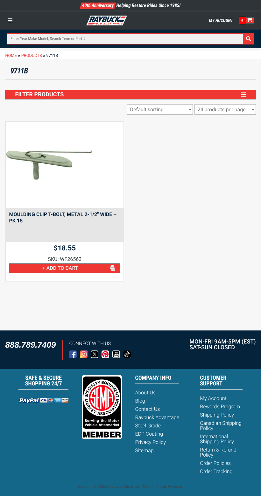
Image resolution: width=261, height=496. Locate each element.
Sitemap (144, 450)
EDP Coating (149, 434)
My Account (221, 20)
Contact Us (147, 409)
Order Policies (215, 463)
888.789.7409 (30, 345)
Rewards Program (220, 407)
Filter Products (39, 94)
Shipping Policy (217, 415)
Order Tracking (216, 471)
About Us (145, 393)
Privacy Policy (150, 442)
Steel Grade (147, 426)
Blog (140, 401)
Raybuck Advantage (157, 417)
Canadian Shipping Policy (221, 425)
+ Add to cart (60, 268)
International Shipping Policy (217, 439)
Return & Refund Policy (218, 452)
